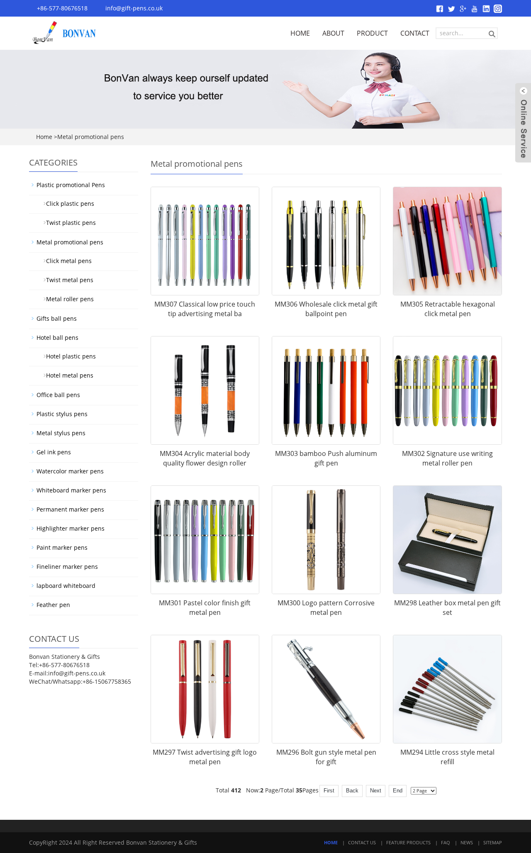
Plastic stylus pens (62, 414)
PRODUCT (372, 33)
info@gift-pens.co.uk (134, 8)
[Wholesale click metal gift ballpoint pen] (326, 241)
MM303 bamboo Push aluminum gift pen (326, 458)
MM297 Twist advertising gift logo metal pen (205, 757)
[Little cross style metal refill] (447, 689)
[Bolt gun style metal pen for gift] (326, 689)
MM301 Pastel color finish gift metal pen (205, 607)
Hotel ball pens (57, 337)
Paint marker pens (62, 547)
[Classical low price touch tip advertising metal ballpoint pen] (205, 241)
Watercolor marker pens (70, 471)
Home (44, 137)
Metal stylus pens (61, 433)
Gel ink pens (54, 452)
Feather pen (53, 605)
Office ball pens (58, 395)
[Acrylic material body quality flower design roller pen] (205, 390)
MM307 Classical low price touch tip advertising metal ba (204, 309)
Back (352, 790)
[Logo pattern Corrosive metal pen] (326, 539)
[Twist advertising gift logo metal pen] (205, 689)
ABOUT (333, 33)
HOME (300, 33)
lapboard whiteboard (66, 586)
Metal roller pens (66, 299)
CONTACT (414, 33)
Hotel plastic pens (67, 356)
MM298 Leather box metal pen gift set (447, 607)
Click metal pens (65, 261)
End (397, 790)
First (329, 790)
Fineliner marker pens (67, 566)
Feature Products (408, 842)
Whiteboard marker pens (71, 490)
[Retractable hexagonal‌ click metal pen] (447, 241)
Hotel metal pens (66, 375)
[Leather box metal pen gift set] (447, 539)
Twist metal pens (66, 280)
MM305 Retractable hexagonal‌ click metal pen (447, 309)
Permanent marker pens (70, 509)
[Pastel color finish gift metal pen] (205, 539)
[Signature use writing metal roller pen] (447, 390)
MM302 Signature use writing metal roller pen (447, 458)
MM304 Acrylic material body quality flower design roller (205, 458)
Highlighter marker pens (71, 528)
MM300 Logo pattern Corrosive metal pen (326, 607)
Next (375, 790)
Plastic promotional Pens (71, 185)
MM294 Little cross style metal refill (447, 757)
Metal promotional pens (70, 242)
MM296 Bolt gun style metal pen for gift (326, 757)
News (466, 842)
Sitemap (492, 842)
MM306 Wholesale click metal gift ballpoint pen (326, 309)
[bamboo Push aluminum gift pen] (326, 390)
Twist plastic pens (67, 223)
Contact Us (362, 842)
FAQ (445, 842)
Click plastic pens (66, 203)
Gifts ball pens (57, 318)
